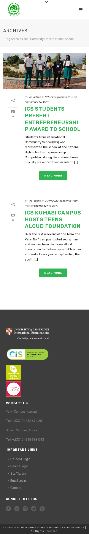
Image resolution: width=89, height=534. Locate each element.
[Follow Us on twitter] (33, 509)
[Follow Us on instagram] (25, 509)
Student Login (20, 459)
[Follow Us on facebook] (8, 509)
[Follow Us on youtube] (42, 509)
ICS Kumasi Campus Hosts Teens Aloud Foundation (53, 219)
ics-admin (35, 97)
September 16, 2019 (37, 101)
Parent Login (19, 466)
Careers (15, 488)
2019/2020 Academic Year (61, 200)
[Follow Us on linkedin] (16, 509)
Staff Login (18, 473)
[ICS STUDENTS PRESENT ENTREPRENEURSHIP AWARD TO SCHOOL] (44, 71)
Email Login (18, 481)
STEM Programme (56, 97)
